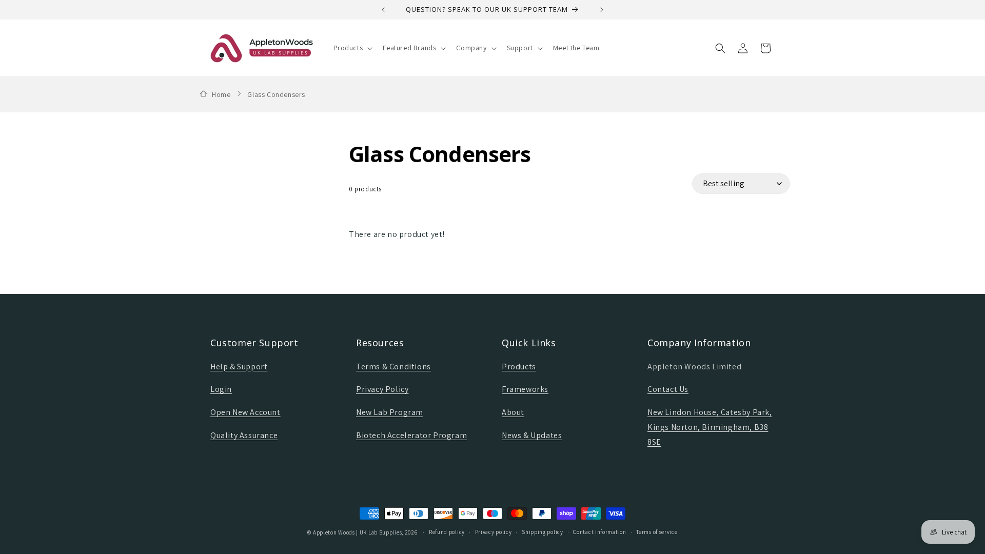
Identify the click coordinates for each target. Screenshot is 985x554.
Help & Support (238, 366)
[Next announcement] (601, 9)
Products (519, 366)
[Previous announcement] (383, 9)
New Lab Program (389, 412)
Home (221, 94)
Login (221, 389)
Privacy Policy (382, 389)
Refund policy (447, 532)
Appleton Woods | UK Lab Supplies (357, 532)
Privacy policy (493, 532)
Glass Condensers (276, 94)
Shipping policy (542, 532)
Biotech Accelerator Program (411, 435)
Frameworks (525, 389)
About (513, 412)
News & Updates (532, 435)
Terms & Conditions (393, 366)
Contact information (599, 532)
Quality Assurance (244, 435)
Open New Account (245, 412)
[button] (352, 47)
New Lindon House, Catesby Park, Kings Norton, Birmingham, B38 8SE (709, 427)
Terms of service (656, 532)
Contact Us (667, 389)
